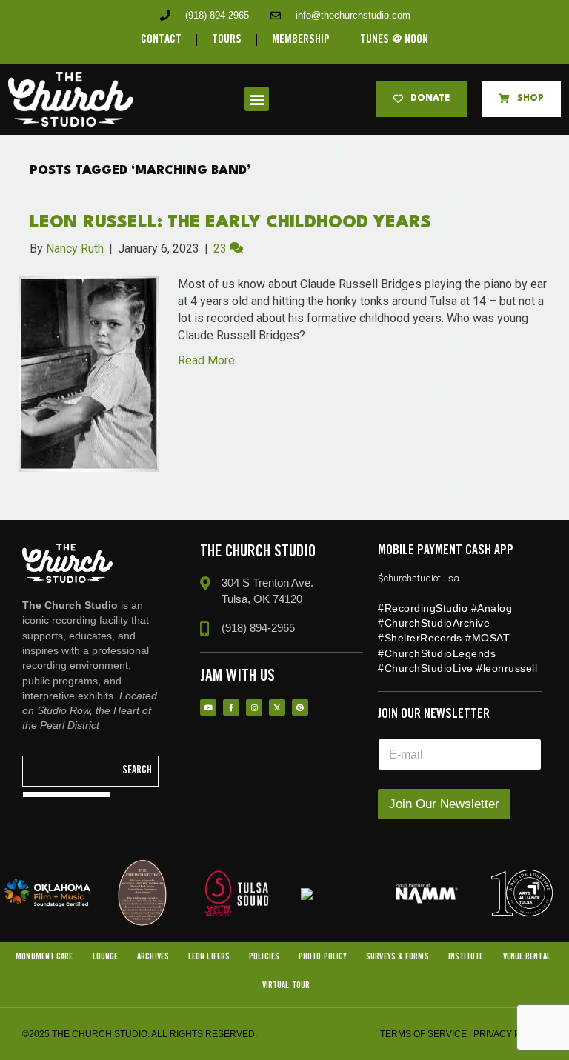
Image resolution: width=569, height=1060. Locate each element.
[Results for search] (66, 794)
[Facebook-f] (231, 707)
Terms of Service (423, 1034)
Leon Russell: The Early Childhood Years (230, 223)
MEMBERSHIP (301, 39)
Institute (466, 957)
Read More (206, 360)
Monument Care (44, 957)
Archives (153, 957)
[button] (256, 99)
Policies (264, 957)
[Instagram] (254, 707)
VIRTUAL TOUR (286, 985)
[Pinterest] (300, 707)
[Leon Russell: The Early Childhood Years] (89, 373)
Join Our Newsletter (444, 804)
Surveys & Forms (397, 957)
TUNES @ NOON (394, 39)
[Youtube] (208, 707)
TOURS (227, 39)
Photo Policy (323, 957)
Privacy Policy (510, 1034)
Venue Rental (526, 957)
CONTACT (161, 39)
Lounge (106, 957)
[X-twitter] (277, 707)
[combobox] (66, 771)
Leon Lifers (209, 957)
